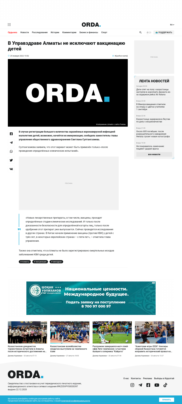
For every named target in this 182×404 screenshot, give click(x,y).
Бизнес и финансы (89, 32)
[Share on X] (11, 160)
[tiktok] (165, 386)
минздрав (57, 262)
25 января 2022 (17, 56)
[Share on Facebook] (11, 133)
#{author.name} (121, 56)
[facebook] (148, 386)
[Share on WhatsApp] (11, 151)
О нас (126, 378)
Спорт (104, 32)
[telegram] (140, 386)
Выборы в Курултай (164, 378)
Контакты (136, 378)
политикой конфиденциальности (75, 401)
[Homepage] (91, 24)
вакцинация (41, 262)
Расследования (40, 32)
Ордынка (12, 32)
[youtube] (156, 386)
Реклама (147, 378)
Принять (166, 400)
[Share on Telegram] (11, 142)
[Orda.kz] (25, 381)
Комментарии (69, 32)
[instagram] (132, 386)
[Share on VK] (11, 169)
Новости (24, 32)
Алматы (25, 262)
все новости (154, 154)
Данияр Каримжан (15, 356)
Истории (55, 32)
